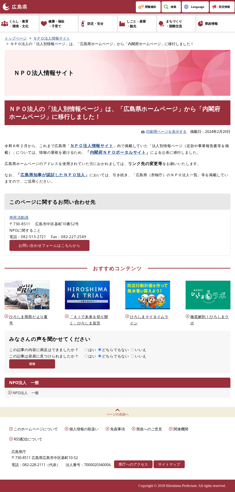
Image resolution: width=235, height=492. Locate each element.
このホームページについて (36, 429)
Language (197, 7)
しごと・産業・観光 (136, 23)
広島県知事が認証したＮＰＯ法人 (52, 174)
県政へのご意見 (149, 429)
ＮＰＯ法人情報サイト (51, 38)
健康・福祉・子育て (56, 23)
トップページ (16, 38)
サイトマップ (169, 464)
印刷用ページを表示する (166, 131)
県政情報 (211, 23)
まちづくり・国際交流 (174, 23)
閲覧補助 (150, 7)
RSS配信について (28, 439)
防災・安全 (95, 23)
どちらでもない (115, 349)
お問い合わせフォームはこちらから (49, 245)
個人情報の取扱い (84, 429)
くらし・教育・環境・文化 (18, 23)
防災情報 (224, 7)
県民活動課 (19, 217)
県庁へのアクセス (133, 464)
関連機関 (180, 429)
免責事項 (117, 429)
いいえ (140, 349)
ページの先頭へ (117, 414)
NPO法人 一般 (26, 392)
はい (92, 349)
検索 (173, 7)
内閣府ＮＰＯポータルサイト (118, 152)
